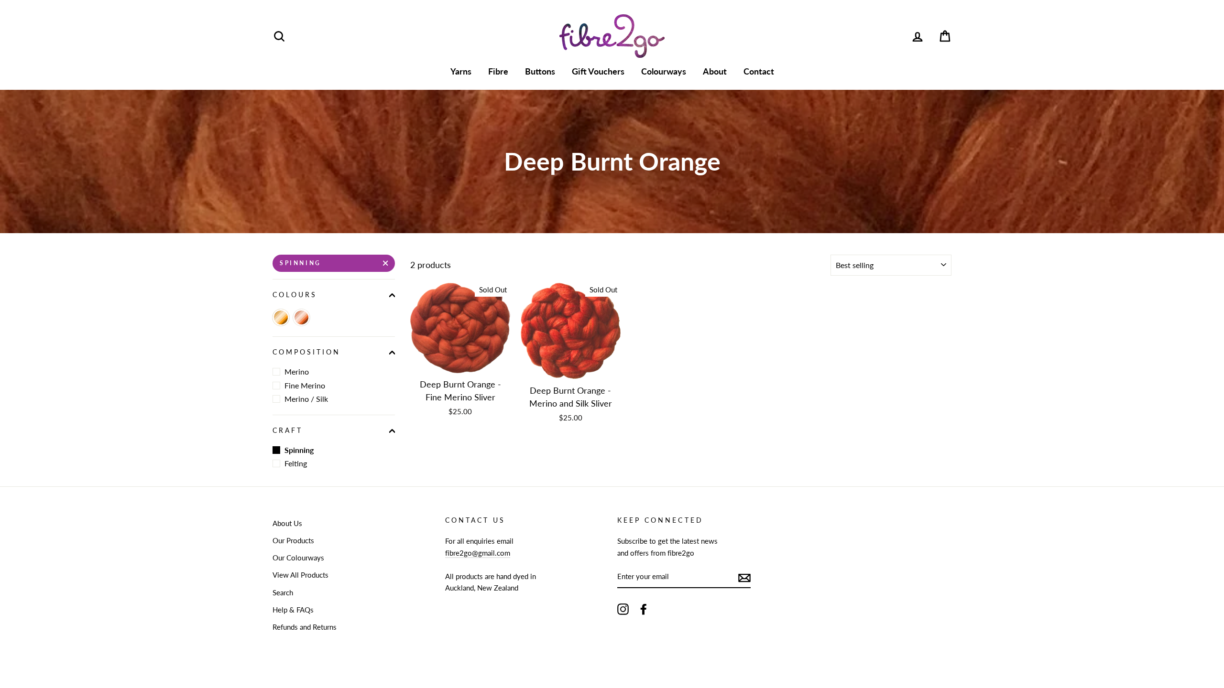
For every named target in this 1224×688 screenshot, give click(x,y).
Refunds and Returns (305, 627)
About (715, 71)
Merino (296, 371)
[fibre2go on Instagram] (623, 608)
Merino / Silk (306, 398)
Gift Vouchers (598, 71)
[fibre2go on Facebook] (643, 608)
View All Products (300, 574)
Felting (295, 463)
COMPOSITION (307, 352)
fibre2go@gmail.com (477, 552)
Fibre (498, 71)
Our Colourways (298, 557)
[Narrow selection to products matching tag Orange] (281, 317)
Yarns (460, 71)
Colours (295, 295)
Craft (288, 430)
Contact (758, 71)
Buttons (540, 71)
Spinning (300, 263)
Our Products (293, 540)
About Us (287, 523)
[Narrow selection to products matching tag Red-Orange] (301, 317)
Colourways (663, 71)
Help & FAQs (293, 609)
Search (283, 592)
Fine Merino (304, 385)
